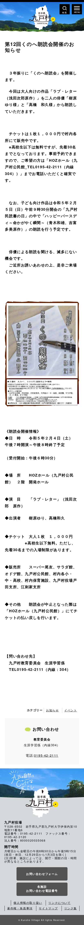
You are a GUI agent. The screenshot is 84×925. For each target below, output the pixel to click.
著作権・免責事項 (20, 908)
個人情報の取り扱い (27, 903)
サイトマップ (48, 908)
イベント (70, 710)
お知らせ (52, 710)
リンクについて (59, 903)
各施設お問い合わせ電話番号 (42, 888)
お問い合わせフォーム (42, 874)
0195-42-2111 (46, 755)
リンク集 (70, 908)
